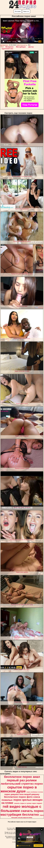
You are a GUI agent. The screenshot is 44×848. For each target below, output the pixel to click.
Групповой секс (7, 49)
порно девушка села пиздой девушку (21, 794)
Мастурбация (21, 47)
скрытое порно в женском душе (19, 789)
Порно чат (26, 11)
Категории (18, 11)
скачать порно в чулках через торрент (28, 803)
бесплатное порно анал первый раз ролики (22, 778)
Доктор (31, 47)
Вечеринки (9, 47)
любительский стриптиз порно (22, 783)
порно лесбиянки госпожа (35, 792)
